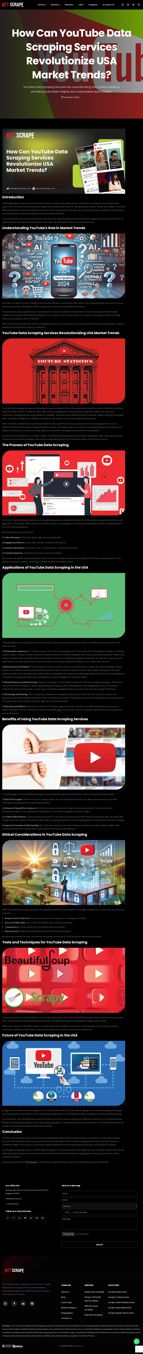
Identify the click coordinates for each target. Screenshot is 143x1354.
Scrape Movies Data (117, 1292)
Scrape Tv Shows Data (118, 1297)
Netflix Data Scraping (94, 1292)
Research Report (68, 1307)
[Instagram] (128, 5)
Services (41, 5)
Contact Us (66, 1318)
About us (65, 1292)
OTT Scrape (31, 1162)
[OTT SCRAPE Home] (12, 4)
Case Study (66, 1302)
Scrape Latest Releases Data (121, 1302)
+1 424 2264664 (12, 1204)
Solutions (55, 5)
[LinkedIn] (133, 5)
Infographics (67, 1313)
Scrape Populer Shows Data (121, 1313)
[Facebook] (123, 5)
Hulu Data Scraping (93, 1315)
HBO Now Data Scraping (91, 1308)
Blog (63, 1297)
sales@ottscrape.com (14, 1198)
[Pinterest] (139, 5)
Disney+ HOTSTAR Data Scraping (93, 1299)
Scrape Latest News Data (119, 1307)
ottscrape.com (78, 1346)
